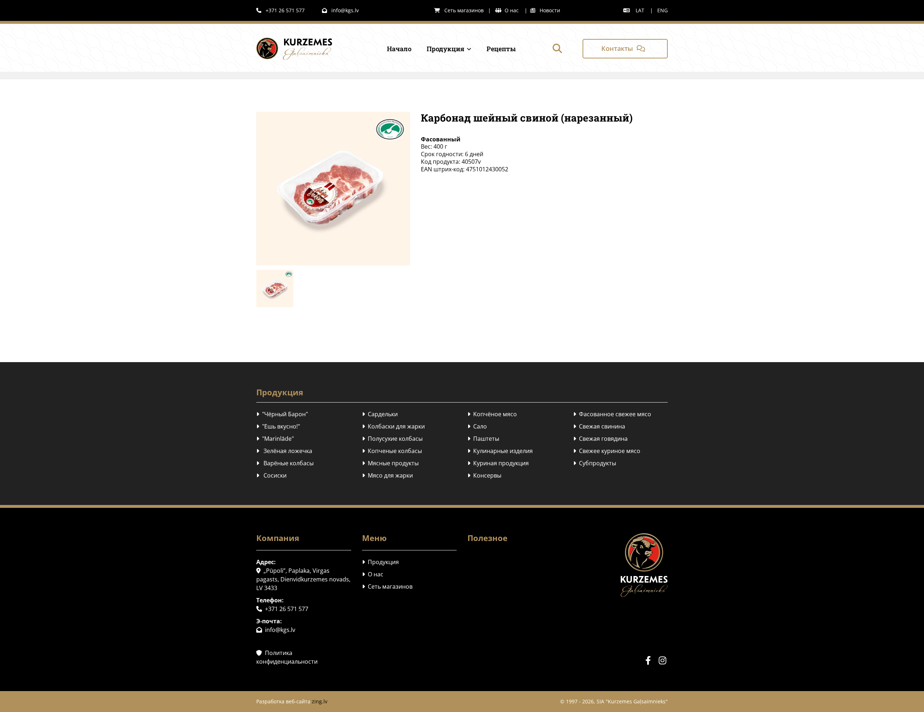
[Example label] (662, 660)
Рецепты (501, 48)
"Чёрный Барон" (282, 414)
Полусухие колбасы (392, 439)
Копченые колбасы (392, 451)
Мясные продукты (390, 463)
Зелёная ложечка (284, 451)
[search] (557, 48)
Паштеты (483, 439)
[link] (442, 49)
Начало (399, 48)
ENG (662, 10)
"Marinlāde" (275, 439)
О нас (512, 10)
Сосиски (271, 475)
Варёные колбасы (285, 463)
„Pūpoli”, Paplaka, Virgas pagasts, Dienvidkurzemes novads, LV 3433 (303, 579)
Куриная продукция (498, 463)
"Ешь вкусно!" (278, 426)
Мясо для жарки (387, 475)
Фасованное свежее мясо (612, 414)
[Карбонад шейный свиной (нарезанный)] (333, 188)
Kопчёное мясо (492, 414)
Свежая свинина (599, 426)
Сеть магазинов (459, 10)
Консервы (484, 475)
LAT (640, 10)
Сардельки (380, 414)
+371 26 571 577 (280, 10)
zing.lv (319, 701)
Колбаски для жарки (393, 426)
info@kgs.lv (340, 10)
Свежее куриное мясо (606, 451)
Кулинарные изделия (500, 451)
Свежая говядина (600, 439)
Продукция (446, 48)
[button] (625, 48)
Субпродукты (594, 463)
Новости (545, 10)
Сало (477, 426)
